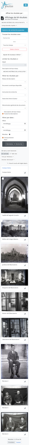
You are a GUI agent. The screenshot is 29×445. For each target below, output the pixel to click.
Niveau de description (8, 79)
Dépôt (4, 62)
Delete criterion (14, 49)
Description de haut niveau (10, 68)
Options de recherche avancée (13, 30)
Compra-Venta (6, 168)
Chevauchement (9, 138)
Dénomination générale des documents (13, 105)
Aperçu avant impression (9, 150)
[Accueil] (8, 5)
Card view (5, 153)
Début (4, 120)
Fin (3, 127)
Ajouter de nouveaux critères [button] (11, 55)
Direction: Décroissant (7, 159)
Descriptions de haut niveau (12, 112)
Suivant (18, 442)
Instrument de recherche (9, 92)
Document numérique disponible (12, 85)
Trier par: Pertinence (7, 156)
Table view (14, 153)
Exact (5, 139)
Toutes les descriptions (11, 114)
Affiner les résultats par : (14, 13)
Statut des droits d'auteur (9, 98)
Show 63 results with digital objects (18, 163)
